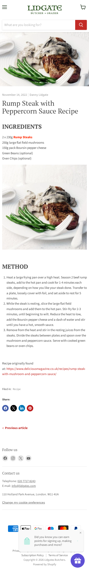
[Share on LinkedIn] (22, 408)
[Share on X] (13, 408)
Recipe (17, 389)
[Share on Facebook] (5, 408)
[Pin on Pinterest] (30, 408)
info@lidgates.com (24, 486)
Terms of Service (58, 555)
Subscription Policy (32, 555)
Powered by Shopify (44, 564)
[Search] (81, 25)
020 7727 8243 (26, 481)
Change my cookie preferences (23, 502)
